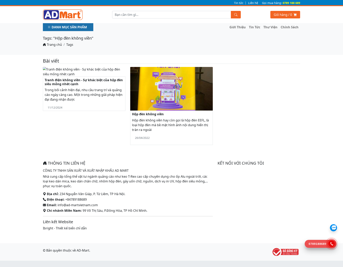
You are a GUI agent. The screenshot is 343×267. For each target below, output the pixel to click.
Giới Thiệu (237, 27)
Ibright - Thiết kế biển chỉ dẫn (65, 228)
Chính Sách (290, 27)
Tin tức (238, 3)
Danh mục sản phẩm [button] (69, 27)
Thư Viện (270, 27)
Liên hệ (253, 3)
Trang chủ (54, 44)
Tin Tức (254, 27)
